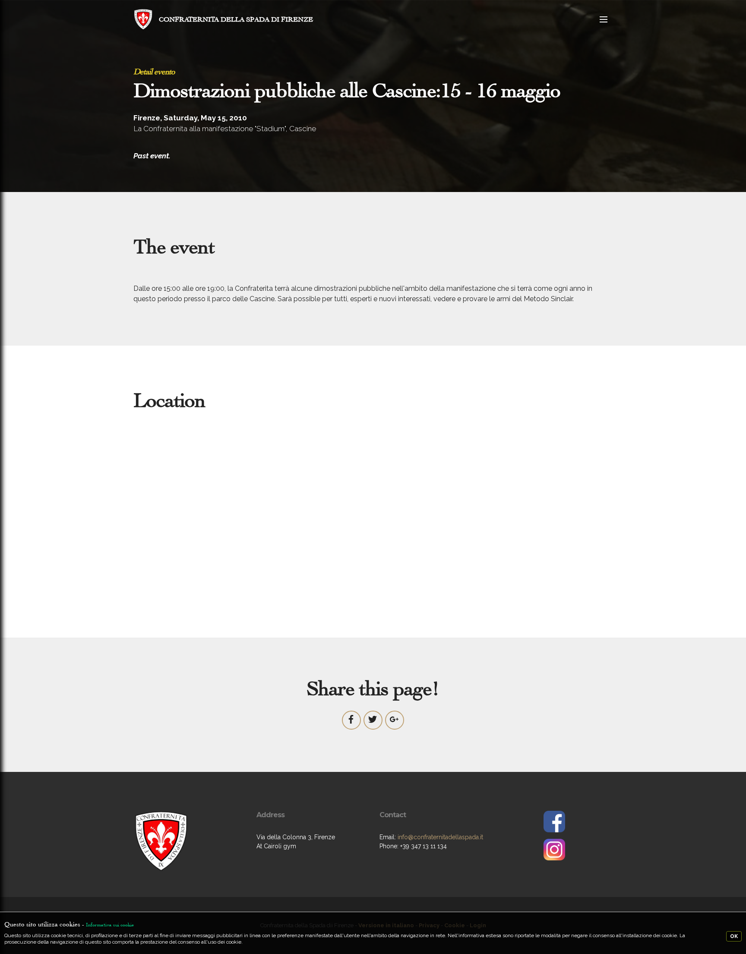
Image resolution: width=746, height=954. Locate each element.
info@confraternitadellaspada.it (440, 837)
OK (734, 936)
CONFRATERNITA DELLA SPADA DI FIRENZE (236, 19)
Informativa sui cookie (110, 925)
